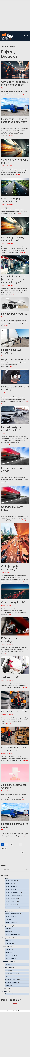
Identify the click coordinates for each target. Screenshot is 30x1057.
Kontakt (20, 1011)
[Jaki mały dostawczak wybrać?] (15, 773)
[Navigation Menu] (24, 36)
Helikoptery (8, 940)
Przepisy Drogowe (10, 922)
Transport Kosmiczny (10, 889)
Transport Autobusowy (11, 934)
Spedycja (4, 988)
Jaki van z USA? (10, 677)
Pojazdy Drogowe (5, 572)
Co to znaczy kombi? (13, 602)
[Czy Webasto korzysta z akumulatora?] (15, 736)
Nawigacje (8, 994)
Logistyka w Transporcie (11, 907)
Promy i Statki (8, 952)
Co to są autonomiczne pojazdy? (14, 161)
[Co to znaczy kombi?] (15, 591)
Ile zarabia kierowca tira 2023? (14, 825)
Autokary (7, 931)
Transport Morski (9, 958)
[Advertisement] (15, 15)
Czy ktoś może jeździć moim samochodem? (14, 83)
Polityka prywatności (11, 1011)
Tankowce (8, 949)
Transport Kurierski (10, 916)
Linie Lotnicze (9, 943)
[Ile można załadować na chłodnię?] (15, 377)
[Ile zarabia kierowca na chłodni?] (15, 456)
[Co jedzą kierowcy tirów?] (15, 495)
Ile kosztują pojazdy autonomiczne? (12, 239)
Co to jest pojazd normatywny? (11, 568)
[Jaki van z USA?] (15, 665)
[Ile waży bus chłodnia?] (15, 304)
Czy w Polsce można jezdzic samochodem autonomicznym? (13, 279)
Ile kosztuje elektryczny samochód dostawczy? (15, 120)
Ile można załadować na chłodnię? (15, 388)
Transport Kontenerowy (11, 898)
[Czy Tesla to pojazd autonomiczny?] (15, 187)
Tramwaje (7, 964)
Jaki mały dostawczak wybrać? (14, 786)
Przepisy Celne (9, 883)
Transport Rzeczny (10, 955)
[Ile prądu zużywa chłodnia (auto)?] (15, 415)
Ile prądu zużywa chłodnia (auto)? (11, 429)
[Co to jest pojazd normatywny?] (15, 543)
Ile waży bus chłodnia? (14, 313)
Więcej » (25, 94)
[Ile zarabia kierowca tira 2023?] (15, 812)
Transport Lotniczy (7, 938)
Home (2, 46)
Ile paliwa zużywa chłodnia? (11, 351)
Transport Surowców (10, 901)
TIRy (2, 513)
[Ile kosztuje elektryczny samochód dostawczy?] (15, 107)
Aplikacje (4, 991)
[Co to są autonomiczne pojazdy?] (15, 148)
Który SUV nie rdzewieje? (9, 640)
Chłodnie (3, 317)
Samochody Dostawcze (7, 125)
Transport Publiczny (7, 926)
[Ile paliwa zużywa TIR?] (15, 700)
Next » (4, 848)
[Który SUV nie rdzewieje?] (15, 626)
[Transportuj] (7, 36)
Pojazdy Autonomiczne (7, 87)
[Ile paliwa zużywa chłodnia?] (15, 338)
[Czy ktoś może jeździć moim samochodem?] (15, 70)
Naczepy (7, 985)
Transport (5, 878)
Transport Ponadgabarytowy (12, 895)
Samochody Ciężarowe (7, 714)
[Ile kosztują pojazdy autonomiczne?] (15, 226)
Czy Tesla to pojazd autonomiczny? (12, 200)
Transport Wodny (7, 946)
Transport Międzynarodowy (12, 892)
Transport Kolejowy (7, 961)
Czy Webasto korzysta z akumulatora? (14, 749)
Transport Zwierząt (10, 886)
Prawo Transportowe (10, 904)
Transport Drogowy (7, 911)
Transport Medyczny (10, 880)
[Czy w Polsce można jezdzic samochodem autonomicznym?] (15, 264)
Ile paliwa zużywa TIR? (14, 711)
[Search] (27, 36)
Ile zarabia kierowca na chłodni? (14, 469)
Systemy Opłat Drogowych (12, 913)
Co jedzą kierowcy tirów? (12, 508)
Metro (6, 928)
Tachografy (8, 919)
